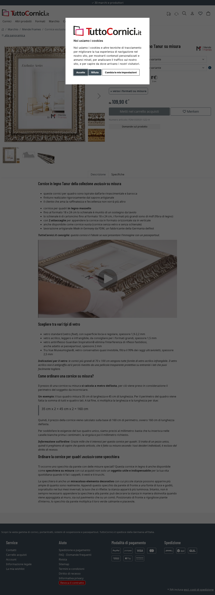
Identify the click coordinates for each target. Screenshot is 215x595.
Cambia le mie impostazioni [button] (121, 72)
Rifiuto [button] (95, 72)
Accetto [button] (80, 72)
